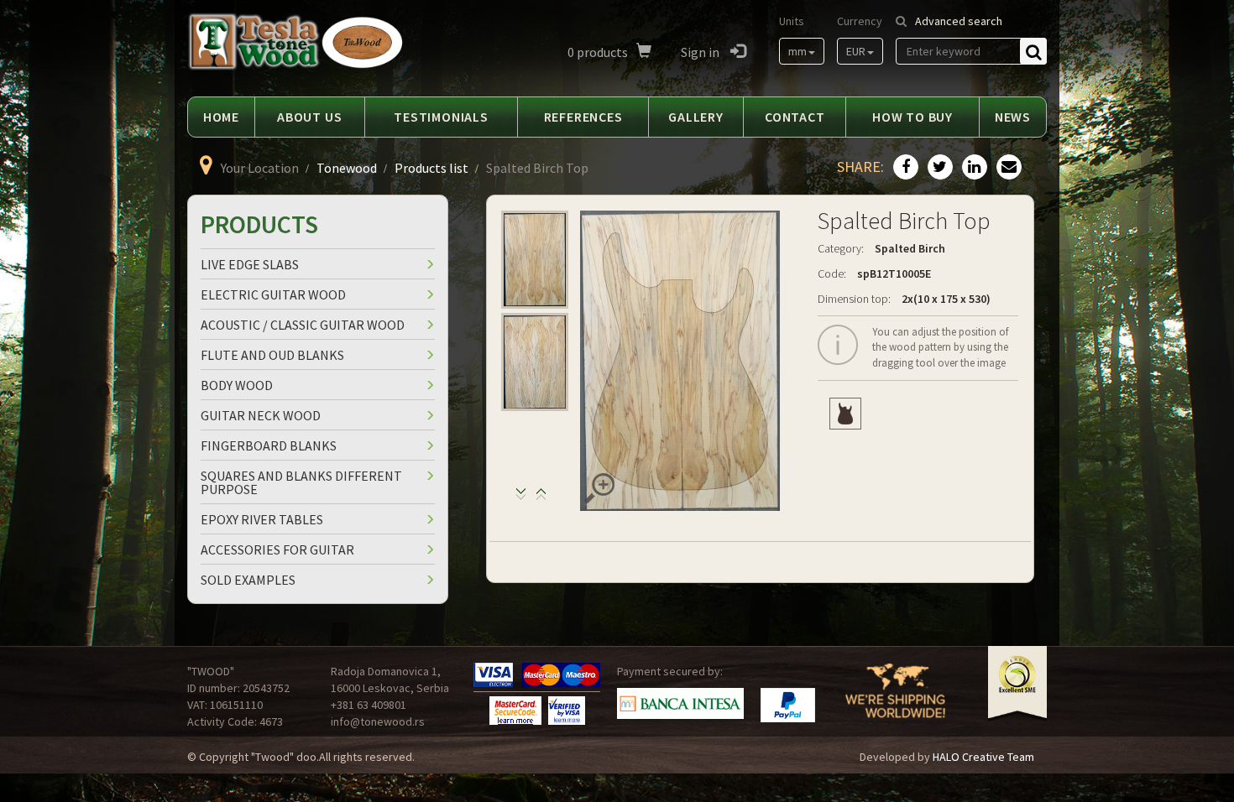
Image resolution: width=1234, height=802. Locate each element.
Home (221, 116)
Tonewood (346, 167)
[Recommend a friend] (1007, 167)
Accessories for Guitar (277, 549)
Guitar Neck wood (261, 415)
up (520, 498)
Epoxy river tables (262, 519)
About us (309, 116)
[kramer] (845, 414)
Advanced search (958, 21)
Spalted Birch (910, 248)
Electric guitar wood (273, 294)
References (583, 116)
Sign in (701, 52)
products (597, 52)
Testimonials (441, 116)
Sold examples (248, 579)
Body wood (237, 385)
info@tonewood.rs (378, 721)
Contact (795, 116)
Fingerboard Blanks (269, 445)
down (541, 498)
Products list (431, 167)
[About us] (895, 701)
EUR (855, 51)
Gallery (696, 116)
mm (797, 51)
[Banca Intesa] (680, 704)
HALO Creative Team (983, 756)
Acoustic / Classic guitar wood (303, 324)
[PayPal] (788, 705)
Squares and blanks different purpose (301, 482)
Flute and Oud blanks (272, 354)
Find (1033, 51)
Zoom (599, 488)
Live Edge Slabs (250, 264)
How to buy (912, 116)
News (1013, 116)
